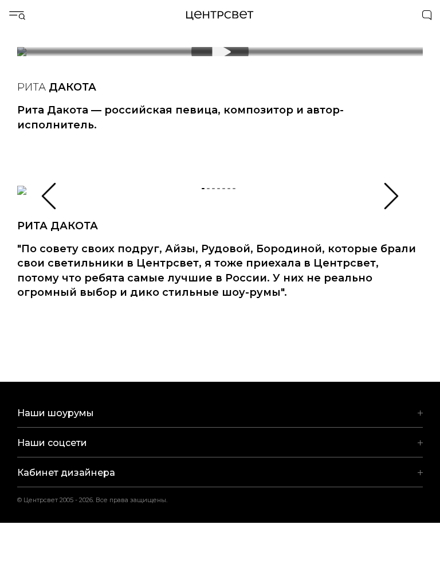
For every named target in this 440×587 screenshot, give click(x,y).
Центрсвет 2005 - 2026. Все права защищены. (99, 500)
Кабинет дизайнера (66, 472)
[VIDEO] (220, 57)
